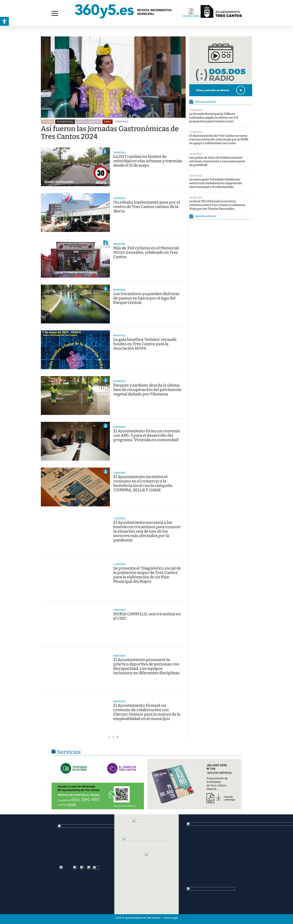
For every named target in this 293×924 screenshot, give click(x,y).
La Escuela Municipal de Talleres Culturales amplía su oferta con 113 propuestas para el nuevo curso (213, 117)
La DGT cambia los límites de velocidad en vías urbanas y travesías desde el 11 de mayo (147, 161)
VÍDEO (107, 121)
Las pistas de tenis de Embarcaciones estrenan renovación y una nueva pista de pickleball (217, 161)
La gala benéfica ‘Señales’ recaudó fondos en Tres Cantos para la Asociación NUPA (145, 344)
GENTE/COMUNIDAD (89, 121)
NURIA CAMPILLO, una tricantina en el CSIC (147, 616)
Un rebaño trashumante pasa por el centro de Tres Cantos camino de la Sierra (146, 206)
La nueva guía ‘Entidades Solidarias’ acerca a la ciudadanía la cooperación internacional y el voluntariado (215, 183)
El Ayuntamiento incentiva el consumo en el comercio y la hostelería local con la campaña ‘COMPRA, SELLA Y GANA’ (142, 483)
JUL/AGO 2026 (191, 16)
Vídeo (10, 29)
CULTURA (48, 121)
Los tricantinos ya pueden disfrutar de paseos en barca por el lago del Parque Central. (146, 298)
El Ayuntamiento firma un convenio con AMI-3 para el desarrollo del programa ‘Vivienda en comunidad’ (146, 435)
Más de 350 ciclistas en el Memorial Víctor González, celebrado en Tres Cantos (146, 252)
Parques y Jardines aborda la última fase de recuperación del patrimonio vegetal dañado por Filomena (147, 389)
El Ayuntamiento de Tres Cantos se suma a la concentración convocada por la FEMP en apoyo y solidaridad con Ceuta (218, 139)
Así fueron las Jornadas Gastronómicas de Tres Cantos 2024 (110, 133)
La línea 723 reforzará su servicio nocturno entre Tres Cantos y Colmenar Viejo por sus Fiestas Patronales (217, 205)
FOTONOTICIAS (65, 121)
